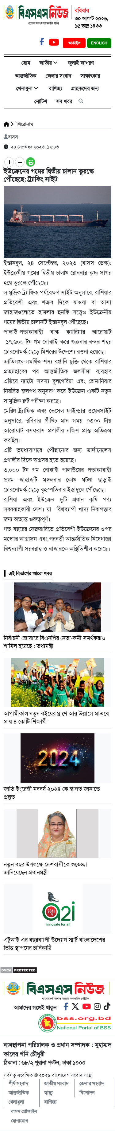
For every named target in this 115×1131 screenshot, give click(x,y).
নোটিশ (40, 101)
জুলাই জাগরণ (81, 62)
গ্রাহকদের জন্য (85, 88)
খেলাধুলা (24, 88)
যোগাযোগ (19, 1121)
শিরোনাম (24, 124)
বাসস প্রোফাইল (24, 1111)
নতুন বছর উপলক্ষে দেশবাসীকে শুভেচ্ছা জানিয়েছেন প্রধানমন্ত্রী (45, 868)
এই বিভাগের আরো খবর (30, 573)
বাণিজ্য (55, 88)
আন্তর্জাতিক (25, 75)
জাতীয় (46, 62)
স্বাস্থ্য (48, 1092)
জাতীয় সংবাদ (56, 1083)
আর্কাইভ (75, 43)
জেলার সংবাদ (58, 75)
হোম (25, 62)
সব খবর (64, 101)
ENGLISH (99, 43)
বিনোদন (87, 1092)
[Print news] (30, 162)
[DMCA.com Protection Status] (18, 970)
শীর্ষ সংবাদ (18, 1083)
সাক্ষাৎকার (90, 75)
